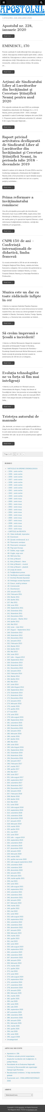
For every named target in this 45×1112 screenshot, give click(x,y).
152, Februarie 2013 (14, 643)
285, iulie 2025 (12, 1007)
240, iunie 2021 (12, 884)
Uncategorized (12, 1039)
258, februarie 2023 (14, 933)
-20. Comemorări (13, 586)
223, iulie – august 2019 (16, 837)
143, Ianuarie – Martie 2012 (17, 619)
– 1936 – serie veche (14, 477)
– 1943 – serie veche (14, 496)
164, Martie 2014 (13, 676)
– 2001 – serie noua (14, 504)
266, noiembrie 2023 (14, 955)
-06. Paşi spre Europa (15, 548)
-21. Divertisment (13, 589)
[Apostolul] (22, 10)
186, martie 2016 (13, 736)
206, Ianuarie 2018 (14, 791)
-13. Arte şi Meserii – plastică (17, 567)
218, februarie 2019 (14, 824)
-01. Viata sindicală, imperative (18, 534)
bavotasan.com (32, 1110)
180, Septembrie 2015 (15, 720)
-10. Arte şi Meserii (14, 559)
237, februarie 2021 (14, 876)
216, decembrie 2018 (15, 818)
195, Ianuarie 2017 (14, 761)
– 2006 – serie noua (14, 518)
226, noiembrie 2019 (14, 846)
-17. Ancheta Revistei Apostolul (18, 578)
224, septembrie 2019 (15, 840)
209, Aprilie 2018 (13, 799)
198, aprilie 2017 (13, 769)
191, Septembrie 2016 (15, 750)
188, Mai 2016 (12, 742)
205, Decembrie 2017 (15, 788)
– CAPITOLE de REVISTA (16, 531)
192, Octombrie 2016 (14, 753)
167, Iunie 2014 (12, 684)
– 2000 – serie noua (14, 501)
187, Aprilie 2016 (13, 739)
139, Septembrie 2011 (15, 608)
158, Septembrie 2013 (15, 660)
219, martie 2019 (13, 826)
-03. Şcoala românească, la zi (18, 540)
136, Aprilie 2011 (13, 600)
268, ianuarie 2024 (14, 960)
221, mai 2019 (12, 832)
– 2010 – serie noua (14, 529)
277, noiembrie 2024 (14, 985)
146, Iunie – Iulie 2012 (15, 627)
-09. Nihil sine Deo (13, 556)
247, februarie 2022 (14, 903)
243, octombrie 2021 (14, 892)
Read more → (8, 36)
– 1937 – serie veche (14, 479)
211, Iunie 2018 (12, 804)
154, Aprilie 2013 (13, 649)
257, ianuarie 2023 (14, 930)
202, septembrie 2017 (15, 780)
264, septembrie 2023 (15, 949)
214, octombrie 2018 (14, 813)
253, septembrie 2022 (15, 919)
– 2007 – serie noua (14, 520)
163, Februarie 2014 (14, 673)
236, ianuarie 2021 (14, 873)
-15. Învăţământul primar (16, 572)
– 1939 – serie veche (14, 485)
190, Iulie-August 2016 (15, 747)
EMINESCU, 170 (15, 46)
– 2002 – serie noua (14, 507)
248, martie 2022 (13, 906)
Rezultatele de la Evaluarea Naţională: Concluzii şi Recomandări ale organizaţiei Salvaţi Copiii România (22, 1067)
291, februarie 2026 (14, 1023)
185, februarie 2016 (14, 733)
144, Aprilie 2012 (13, 621)
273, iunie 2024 (12, 974)
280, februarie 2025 (14, 993)
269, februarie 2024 (14, 963)
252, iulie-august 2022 (15, 917)
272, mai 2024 (12, 971)
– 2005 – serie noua (14, 515)
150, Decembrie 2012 (15, 638)
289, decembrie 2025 (15, 1018)
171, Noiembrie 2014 (14, 695)
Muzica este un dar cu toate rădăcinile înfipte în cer (21, 296)
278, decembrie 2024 (15, 988)
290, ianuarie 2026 (14, 1020)
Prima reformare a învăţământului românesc (17, 201)
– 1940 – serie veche (14, 488)
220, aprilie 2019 (13, 829)
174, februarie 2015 (14, 703)
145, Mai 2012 (12, 624)
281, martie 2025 (13, 996)
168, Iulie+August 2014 (15, 687)
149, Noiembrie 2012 (14, 635)
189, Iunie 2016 (12, 744)
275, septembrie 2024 (15, 979)
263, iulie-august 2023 (15, 947)
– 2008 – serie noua (14, 523)
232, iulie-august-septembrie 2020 (19, 862)
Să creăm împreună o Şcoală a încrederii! (20, 335)
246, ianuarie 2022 (14, 900)
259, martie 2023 (13, 936)
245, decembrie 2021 (15, 897)
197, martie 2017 (13, 766)
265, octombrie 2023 (14, 952)
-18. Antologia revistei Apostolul (18, 580)
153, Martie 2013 (13, 646)
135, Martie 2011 (13, 597)
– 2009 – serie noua (14, 526)
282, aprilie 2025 (13, 998)
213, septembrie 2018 (15, 810)
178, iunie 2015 (12, 714)
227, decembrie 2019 (15, 848)
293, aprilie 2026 (13, 1029)
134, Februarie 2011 (14, 594)
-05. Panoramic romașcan (16, 545)
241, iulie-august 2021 (15, 886)
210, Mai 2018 (12, 802)
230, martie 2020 (13, 856)
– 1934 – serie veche (14, 471)
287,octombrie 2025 (14, 1012)
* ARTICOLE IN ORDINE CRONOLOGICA (22, 468)
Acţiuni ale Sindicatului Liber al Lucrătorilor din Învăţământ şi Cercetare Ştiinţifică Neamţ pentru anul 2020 (22, 91)
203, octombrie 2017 (14, 783)
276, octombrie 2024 (14, 982)
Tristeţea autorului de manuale (20, 418)
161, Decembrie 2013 (15, 668)
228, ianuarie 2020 (14, 851)
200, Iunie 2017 (12, 774)
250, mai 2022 (12, 911)
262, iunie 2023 (12, 944)
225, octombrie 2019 (14, 843)
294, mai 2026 (12, 1031)
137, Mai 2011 (12, 602)
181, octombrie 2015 (14, 723)
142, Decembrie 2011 (15, 616)
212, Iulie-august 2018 (15, 807)
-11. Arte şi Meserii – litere (16, 561)
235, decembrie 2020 (15, 870)
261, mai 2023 (12, 941)
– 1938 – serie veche (14, 482)
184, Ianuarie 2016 (14, 731)
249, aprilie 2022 (13, 908)
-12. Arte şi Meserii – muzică (17, 564)
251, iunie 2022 (12, 914)
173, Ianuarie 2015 (14, 701)
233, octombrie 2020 (14, 865)
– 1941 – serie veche (14, 490)
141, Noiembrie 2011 (14, 613)
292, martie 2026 (13, 1026)
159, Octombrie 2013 (14, 662)
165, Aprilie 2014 (13, 679)
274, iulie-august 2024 (15, 977)
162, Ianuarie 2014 (14, 671)
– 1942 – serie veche (14, 493)
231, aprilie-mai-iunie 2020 (17, 859)
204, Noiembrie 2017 (14, 785)
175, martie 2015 (13, 706)
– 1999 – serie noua (14, 499)
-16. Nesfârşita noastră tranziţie (18, 575)
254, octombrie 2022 (14, 922)
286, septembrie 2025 (15, 1009)
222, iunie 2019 (12, 835)
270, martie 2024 (13, 966)
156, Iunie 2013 (12, 654)
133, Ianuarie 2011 (14, 591)
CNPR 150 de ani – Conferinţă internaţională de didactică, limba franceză (18, 248)
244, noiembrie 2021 (14, 895)
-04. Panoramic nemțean (16, 542)
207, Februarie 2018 (14, 794)
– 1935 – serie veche (14, 474)
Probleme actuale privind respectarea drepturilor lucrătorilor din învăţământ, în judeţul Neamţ (21, 1059)
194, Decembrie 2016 (15, 758)
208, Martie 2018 (13, 796)
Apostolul (21, 1107)
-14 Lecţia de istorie (14, 570)
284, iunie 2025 (12, 1004)
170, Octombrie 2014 (14, 693)
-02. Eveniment (12, 537)
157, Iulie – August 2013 (16, 657)
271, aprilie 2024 (13, 968)
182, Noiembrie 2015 (14, 725)
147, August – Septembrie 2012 (18, 630)
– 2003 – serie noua (14, 510)
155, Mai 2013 (12, 651)
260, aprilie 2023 (13, 938)
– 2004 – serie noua (14, 512)
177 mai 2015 (12, 712)
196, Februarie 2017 (14, 764)
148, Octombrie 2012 (14, 632)
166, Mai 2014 (12, 682)
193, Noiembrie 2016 (14, 755)
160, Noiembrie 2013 (14, 665)
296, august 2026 (13, 1037)
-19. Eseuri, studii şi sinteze (17, 583)
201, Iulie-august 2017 (15, 777)
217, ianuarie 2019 (14, 821)
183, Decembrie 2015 (15, 728)
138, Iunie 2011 (12, 605)
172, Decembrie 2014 (15, 698)
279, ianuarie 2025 (14, 990)
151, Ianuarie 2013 (14, 641)
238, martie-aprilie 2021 (15, 878)
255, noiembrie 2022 (14, 925)
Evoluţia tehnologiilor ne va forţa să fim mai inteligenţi (20, 377)
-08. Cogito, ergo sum (15, 553)
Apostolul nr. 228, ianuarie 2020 (17, 28)
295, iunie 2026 (12, 1034)
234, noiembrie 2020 (14, 867)
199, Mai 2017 (12, 772)
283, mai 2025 (12, 1001)
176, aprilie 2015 (13, 709)
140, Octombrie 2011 (14, 611)
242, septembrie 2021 (15, 889)
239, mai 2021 (12, 881)
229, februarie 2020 (14, 854)
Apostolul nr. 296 (13, 1053)
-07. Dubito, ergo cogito (15, 550)
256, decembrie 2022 (15, 927)
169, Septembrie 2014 (15, 690)
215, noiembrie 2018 (14, 815)
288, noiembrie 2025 (14, 1015)
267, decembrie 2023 (15, 957)
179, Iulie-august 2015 (15, 717)
